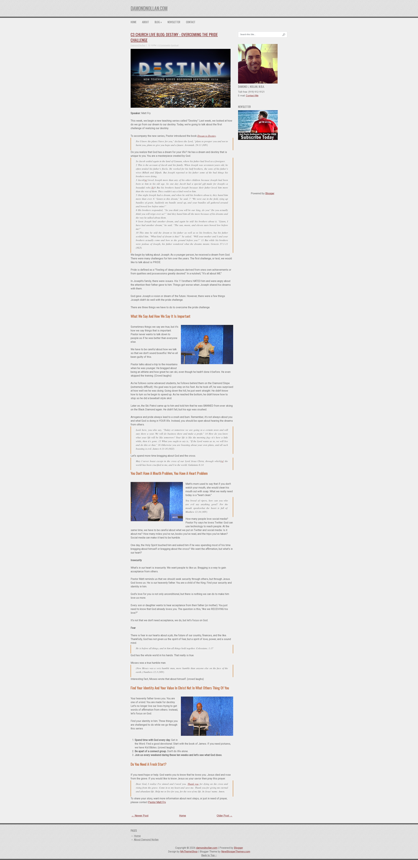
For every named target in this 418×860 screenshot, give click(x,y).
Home (133, 22)
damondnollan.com (149, 8)
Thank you (193, 783)
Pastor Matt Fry (157, 802)
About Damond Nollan (146, 839)
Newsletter (174, 22)
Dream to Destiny (206, 135)
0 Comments (164, 45)
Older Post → (224, 815)
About (145, 22)
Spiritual (174, 45)
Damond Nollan (138, 45)
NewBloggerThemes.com (235, 851)
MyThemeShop (189, 851)
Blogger (269, 193)
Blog (158, 22)
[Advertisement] (262, 164)
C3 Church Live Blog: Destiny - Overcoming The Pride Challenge (174, 37)
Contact (190, 22)
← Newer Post (139, 815)
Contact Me (252, 95)
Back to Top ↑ (209, 855)
